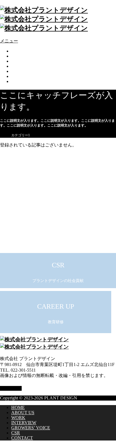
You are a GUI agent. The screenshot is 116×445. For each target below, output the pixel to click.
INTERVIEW (24, 66)
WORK (18, 61)
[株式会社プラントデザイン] (44, 19)
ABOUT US (23, 56)
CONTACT (22, 81)
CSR (16, 76)
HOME (18, 51)
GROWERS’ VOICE (31, 71)
